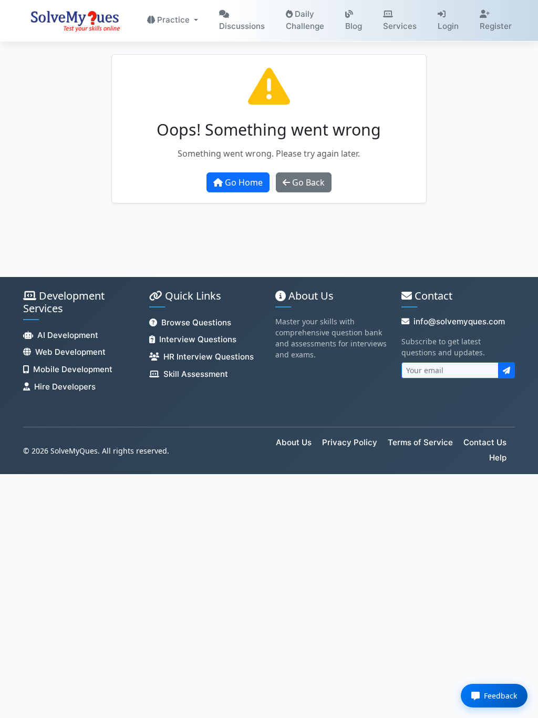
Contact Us (484, 442)
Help (497, 458)
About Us (294, 442)
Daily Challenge (305, 20)
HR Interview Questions (208, 357)
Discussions (242, 26)
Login (448, 26)
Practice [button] (173, 20)
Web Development (70, 352)
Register (496, 26)
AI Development (67, 335)
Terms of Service (420, 442)
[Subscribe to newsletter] (506, 370)
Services (400, 26)
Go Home (243, 182)
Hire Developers (65, 387)
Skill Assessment (195, 374)
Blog (353, 26)
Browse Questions (196, 322)
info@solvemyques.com (459, 321)
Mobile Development (72, 369)
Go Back (307, 182)
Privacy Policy (349, 442)
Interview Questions (197, 339)
